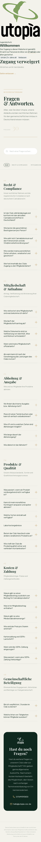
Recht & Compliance (19, 165)
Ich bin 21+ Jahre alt (9, 57)
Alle (6, 165)
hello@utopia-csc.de (22, 804)
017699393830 (22, 797)
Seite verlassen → (8, 73)
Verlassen (22, 57)
